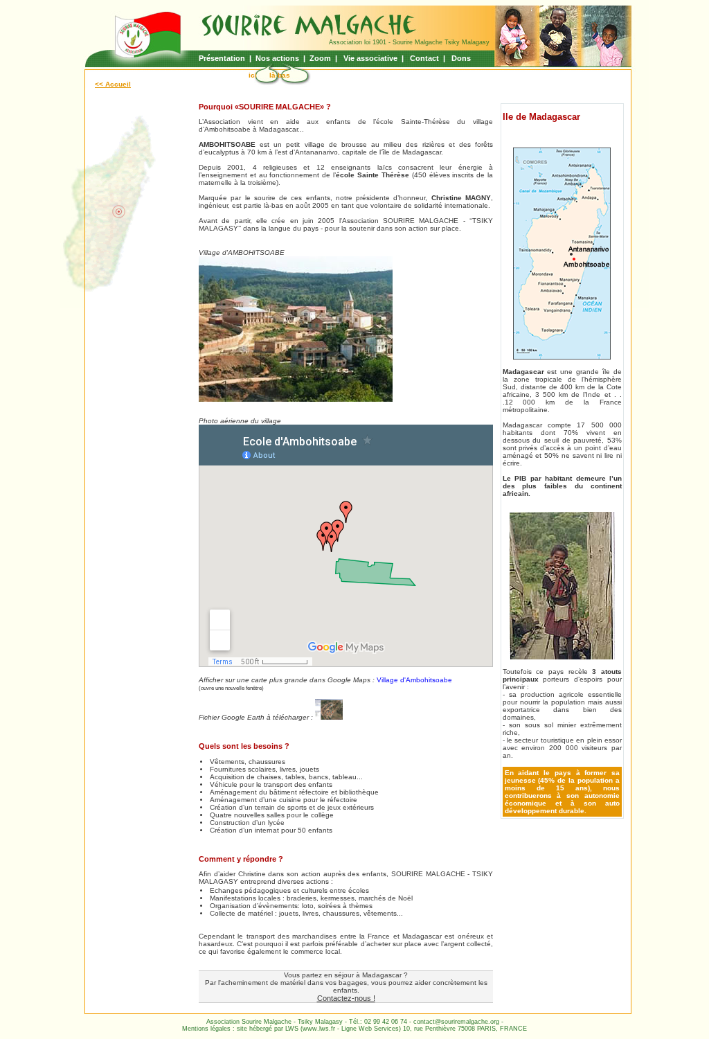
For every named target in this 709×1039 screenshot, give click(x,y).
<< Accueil (113, 84)
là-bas (279, 75)
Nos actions (278, 58)
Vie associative (371, 58)
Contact (425, 58)
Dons (462, 58)
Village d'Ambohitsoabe (414, 680)
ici (253, 75)
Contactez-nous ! (346, 998)
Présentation (222, 58)
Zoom (320, 58)
